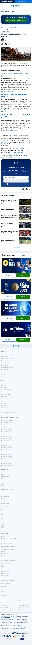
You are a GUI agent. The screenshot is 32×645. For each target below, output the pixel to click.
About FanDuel (4, 356)
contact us (22, 628)
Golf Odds (3, 398)
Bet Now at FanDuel (7, 91)
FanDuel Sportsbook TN (6, 458)
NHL (2, 478)
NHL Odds (3, 396)
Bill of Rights (22, 603)
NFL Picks (3, 555)
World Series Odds (5, 410)
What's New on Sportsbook (7, 358)
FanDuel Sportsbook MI (6, 445)
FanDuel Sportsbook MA (7, 443)
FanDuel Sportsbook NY (6, 452)
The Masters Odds (5, 401)
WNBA (2, 527)
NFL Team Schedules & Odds (8, 560)
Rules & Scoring (5, 363)
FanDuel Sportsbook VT (6, 463)
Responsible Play (5, 365)
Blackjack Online (5, 571)
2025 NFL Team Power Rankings (8, 558)
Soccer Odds (4, 405)
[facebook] (2, 44)
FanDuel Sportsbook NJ (6, 449)
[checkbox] (7, 184)
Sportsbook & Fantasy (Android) (8, 538)
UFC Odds (3, 403)
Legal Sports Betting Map (7, 369)
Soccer (3, 483)
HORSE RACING (14, 27)
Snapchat (3, 595)
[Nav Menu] (3, 6)
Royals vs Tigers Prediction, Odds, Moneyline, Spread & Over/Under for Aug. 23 (9, 201)
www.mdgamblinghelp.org (16, 620)
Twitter (3, 588)
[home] (15, 6)
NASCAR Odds (4, 407)
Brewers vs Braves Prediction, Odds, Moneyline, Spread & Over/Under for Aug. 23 (9, 216)
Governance (22, 600)
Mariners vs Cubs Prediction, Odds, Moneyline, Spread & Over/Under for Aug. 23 (9, 224)
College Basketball (5, 476)
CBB (2, 530)
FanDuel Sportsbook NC (6, 447)
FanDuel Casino (5, 496)
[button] (16, 20)
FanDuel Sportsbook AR (6, 420)
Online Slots (4, 566)
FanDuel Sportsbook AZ (6, 422)
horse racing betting (18, 149)
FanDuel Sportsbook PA (6, 456)
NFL (2, 472)
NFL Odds (3, 380)
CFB (2, 518)
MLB (2, 514)
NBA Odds (3, 385)
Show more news (15, 248)
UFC (2, 481)
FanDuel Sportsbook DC (6, 431)
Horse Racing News (9, 12)
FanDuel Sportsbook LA (6, 440)
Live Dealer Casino (5, 573)
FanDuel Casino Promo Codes (8, 580)
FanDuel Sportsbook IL (6, 436)
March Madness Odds (6, 394)
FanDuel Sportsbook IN (6, 438)
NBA (2, 474)
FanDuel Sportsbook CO (6, 427)
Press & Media (22, 609)
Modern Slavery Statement (7, 367)
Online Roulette (5, 575)
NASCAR (3, 525)
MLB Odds (3, 387)
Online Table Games (6, 578)
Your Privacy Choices (24, 607)
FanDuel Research (7, 1)
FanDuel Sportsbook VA (6, 461)
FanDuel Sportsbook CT (6, 429)
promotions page (20, 144)
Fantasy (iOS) (4, 536)
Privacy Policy (6, 605)
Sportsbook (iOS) (5, 541)
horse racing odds (17, 152)
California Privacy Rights (24, 605)
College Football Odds (6, 389)
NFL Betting (4, 553)
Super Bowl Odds (5, 383)
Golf (2, 521)
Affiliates (3, 372)
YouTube (3, 593)
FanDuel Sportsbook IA (6, 434)
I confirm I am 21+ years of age (17, 184)
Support (3, 354)
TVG (2, 494)
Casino (3, 485)
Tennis (2, 523)
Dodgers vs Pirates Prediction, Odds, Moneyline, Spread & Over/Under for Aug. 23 (9, 208)
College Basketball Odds (7, 392)
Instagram (3, 591)
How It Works (4, 360)
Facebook (3, 586)
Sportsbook (21, 1)
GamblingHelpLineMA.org (7, 619)
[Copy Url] (9, 44)
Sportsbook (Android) (6, 543)
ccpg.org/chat (17, 617)
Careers (4, 600)
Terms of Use (6, 607)
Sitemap (3, 374)
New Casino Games (5, 569)
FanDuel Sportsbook (14, 155)
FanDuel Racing (5, 498)
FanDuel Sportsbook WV (7, 465)
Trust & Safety (6, 603)
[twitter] (6, 44)
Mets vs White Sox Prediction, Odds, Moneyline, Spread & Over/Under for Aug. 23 (9, 239)
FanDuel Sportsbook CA (6, 424)
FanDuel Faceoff (5, 501)
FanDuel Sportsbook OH (7, 454)
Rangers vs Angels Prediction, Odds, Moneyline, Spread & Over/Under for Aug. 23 (9, 232)
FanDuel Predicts (5, 503)
